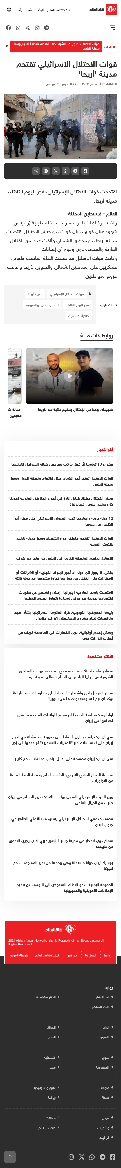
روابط (107, 954)
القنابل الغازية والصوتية (42, 304)
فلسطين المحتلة (85, 212)
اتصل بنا (90, 954)
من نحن (72, 954)
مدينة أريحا (35, 293)
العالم (111, 212)
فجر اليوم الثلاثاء (77, 304)
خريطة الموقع (19, 954)
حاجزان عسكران (78, 315)
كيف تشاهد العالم (58, 10)
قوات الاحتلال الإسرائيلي (67, 293)
